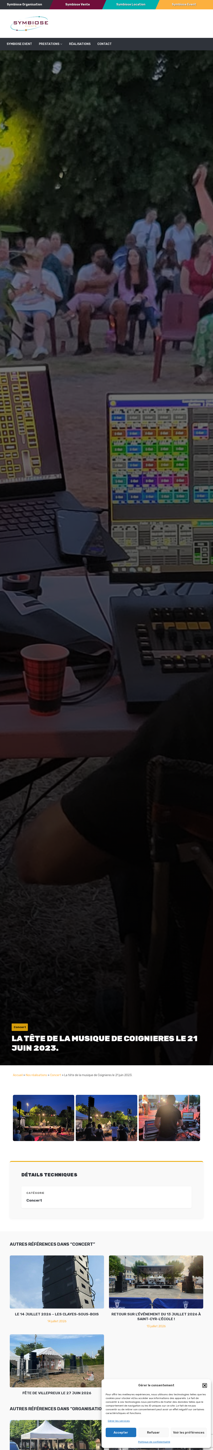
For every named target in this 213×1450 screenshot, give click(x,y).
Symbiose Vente (77, 4)
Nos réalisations (36, 1075)
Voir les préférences (188, 1432)
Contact (104, 44)
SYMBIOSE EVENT (19, 44)
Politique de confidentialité (154, 1441)
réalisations (79, 44)
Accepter (121, 1432)
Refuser (153, 1432)
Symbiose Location (130, 4)
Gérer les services (119, 1420)
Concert (55, 1075)
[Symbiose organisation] (29, 23)
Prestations (49, 44)
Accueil (18, 1075)
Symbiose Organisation (24, 4)
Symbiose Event (184, 4)
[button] (205, 1385)
